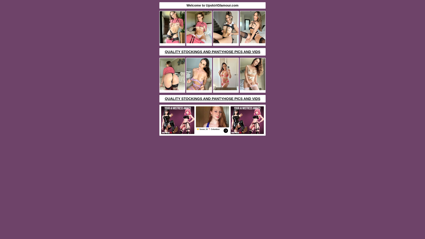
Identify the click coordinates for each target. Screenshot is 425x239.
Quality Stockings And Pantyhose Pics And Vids (212, 52)
